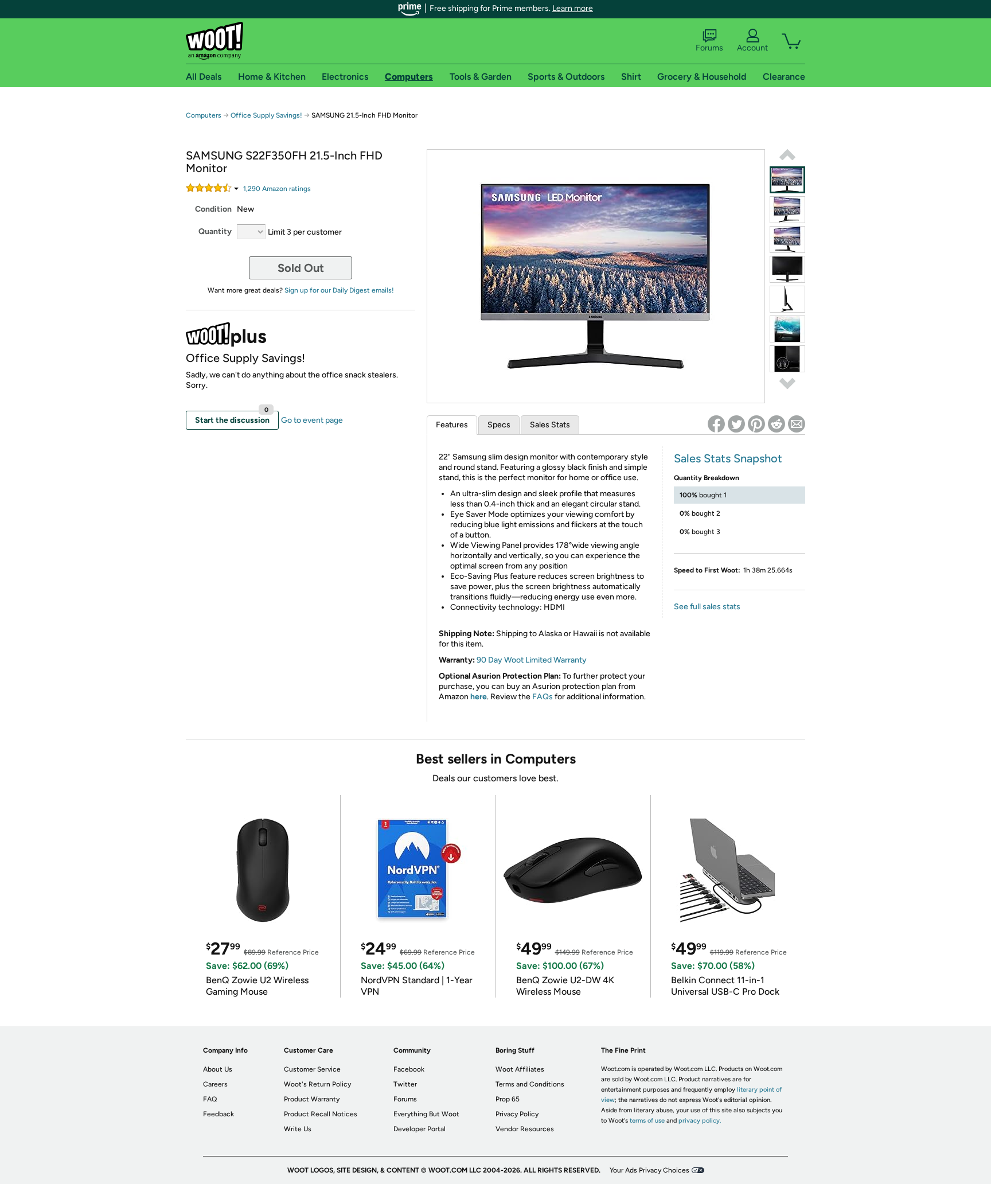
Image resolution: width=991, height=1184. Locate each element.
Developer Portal (419, 1129)
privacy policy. (699, 1120)
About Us (217, 1069)
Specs (498, 425)
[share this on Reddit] (776, 424)
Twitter (405, 1084)
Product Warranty (312, 1099)
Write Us (297, 1129)
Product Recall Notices (320, 1114)
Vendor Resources (525, 1129)
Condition (213, 209)
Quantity (215, 231)
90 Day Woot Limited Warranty (532, 660)
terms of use (647, 1120)
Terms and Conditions (530, 1084)
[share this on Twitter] (736, 424)
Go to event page (312, 420)
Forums (709, 48)
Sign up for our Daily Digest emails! (339, 290)
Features (452, 425)
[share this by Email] (796, 424)
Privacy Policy (517, 1114)
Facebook (408, 1069)
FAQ (210, 1099)
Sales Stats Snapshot (728, 458)
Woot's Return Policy (317, 1084)
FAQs (542, 697)
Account (752, 48)
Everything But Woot (426, 1114)
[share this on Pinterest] (756, 424)
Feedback (218, 1114)
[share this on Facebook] (716, 424)
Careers (215, 1084)
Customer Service (312, 1069)
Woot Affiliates (520, 1069)
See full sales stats (707, 607)
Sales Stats (550, 425)
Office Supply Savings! (266, 115)
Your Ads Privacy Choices (649, 1170)
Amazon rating (277, 189)
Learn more (572, 8)
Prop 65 (508, 1099)
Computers (203, 115)
